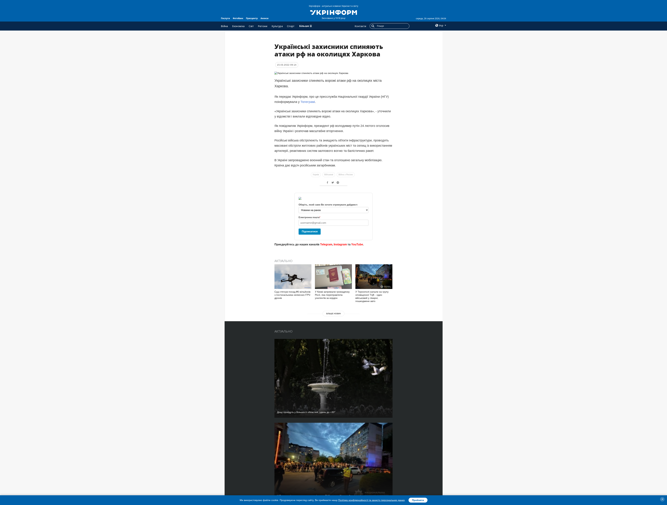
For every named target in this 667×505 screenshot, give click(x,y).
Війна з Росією (346, 174)
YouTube (357, 244)
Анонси (265, 18)
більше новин (333, 314)
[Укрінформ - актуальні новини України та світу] (333, 12)
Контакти (360, 26)
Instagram (340, 244)
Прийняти (418, 500)
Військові (328, 174)
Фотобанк (238, 18)
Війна (224, 26)
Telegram (326, 244)
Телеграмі (307, 102)
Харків (316, 174)
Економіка (238, 26)
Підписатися (310, 231)
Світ (251, 26)
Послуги (225, 18)
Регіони (262, 26)
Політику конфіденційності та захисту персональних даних (371, 500)
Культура (277, 26)
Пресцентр (252, 18)
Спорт (291, 26)
